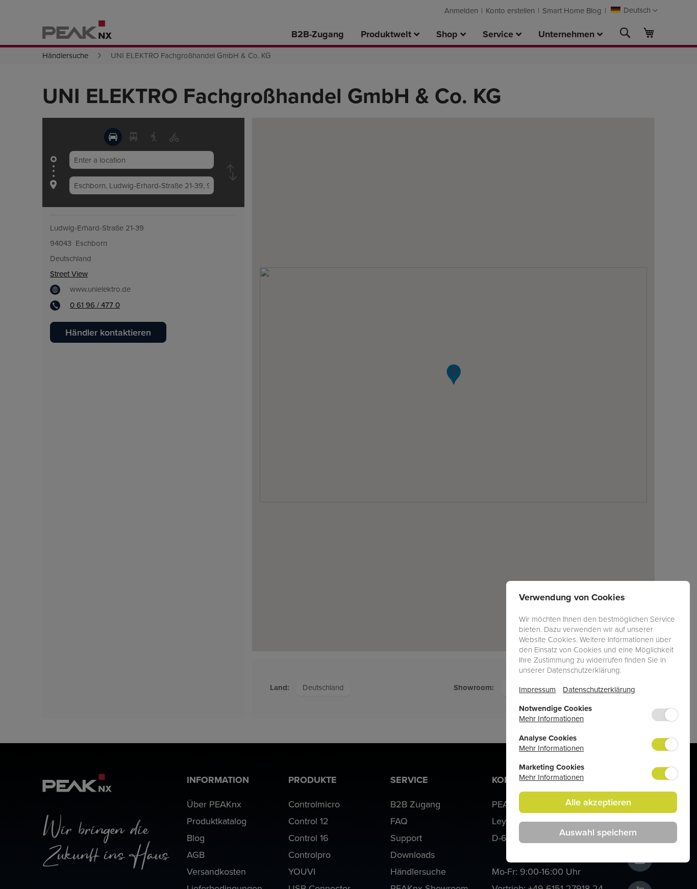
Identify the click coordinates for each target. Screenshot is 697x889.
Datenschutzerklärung (599, 689)
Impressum (537, 689)
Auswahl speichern (598, 832)
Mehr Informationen (551, 718)
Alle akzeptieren (598, 802)
